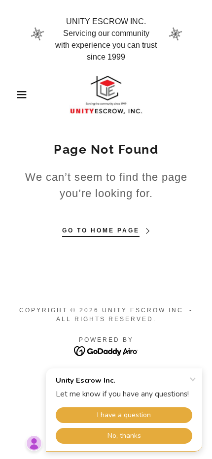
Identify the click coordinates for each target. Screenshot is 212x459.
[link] (106, 94)
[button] (16, 94)
